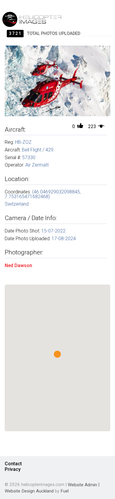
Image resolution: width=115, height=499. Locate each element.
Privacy (13, 469)
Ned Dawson (18, 265)
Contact (13, 463)
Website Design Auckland (29, 491)
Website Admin (82, 484)
